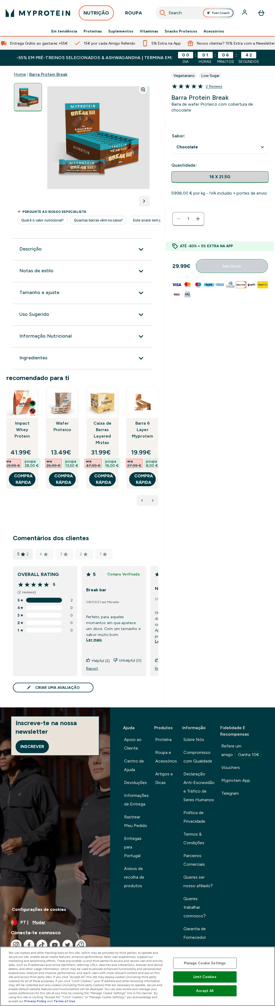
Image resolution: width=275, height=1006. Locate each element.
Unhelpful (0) (130, 660)
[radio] (220, 177)
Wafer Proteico (62, 426)
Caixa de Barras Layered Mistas (102, 433)
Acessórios (214, 31)
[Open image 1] (28, 97)
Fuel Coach (221, 13)
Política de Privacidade (194, 817)
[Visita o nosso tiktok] (42, 945)
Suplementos (120, 31)
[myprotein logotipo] (38, 13)
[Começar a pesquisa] (163, 12)
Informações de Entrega (136, 799)
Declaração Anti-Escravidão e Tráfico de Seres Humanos (199, 787)
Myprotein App (235, 780)
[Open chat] (80, 945)
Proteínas (93, 31)
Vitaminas (149, 31)
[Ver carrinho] (261, 13)
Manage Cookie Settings (205, 963)
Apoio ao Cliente (133, 743)
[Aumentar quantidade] (198, 218)
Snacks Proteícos (181, 31)
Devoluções (135, 782)
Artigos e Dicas (164, 778)
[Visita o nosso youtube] (54, 945)
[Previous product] (142, 500)
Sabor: (178, 136)
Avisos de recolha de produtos (134, 877)
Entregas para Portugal (133, 847)
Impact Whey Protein (22, 429)
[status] (188, 218)
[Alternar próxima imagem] (144, 201)
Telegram (230, 793)
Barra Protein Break (48, 74)
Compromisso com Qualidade (197, 756)
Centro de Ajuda (134, 765)
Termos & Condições (193, 838)
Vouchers (230, 767)
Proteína (163, 739)
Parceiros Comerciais (194, 860)
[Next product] (152, 500)
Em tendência (64, 31)
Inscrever (32, 746)
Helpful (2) (101, 660)
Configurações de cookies (39, 909)
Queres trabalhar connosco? (194, 907)
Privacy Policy (35, 1001)
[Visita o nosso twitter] (67, 945)
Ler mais (94, 640)
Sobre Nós (193, 739)
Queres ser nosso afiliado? (198, 881)
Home (20, 74)
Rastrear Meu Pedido (135, 821)
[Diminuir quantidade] (178, 218)
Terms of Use (64, 1001)
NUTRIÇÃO (96, 13)
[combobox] (195, 12)
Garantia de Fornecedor (194, 933)
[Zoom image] (143, 89)
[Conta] (245, 13)
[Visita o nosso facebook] (29, 945)
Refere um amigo (240, 750)
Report (92, 668)
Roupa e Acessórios (166, 756)
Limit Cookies (204, 977)
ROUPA (133, 13)
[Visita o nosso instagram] (16, 945)
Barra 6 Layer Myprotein (142, 429)
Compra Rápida (23, 479)
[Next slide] (157, 449)
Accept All (205, 991)
